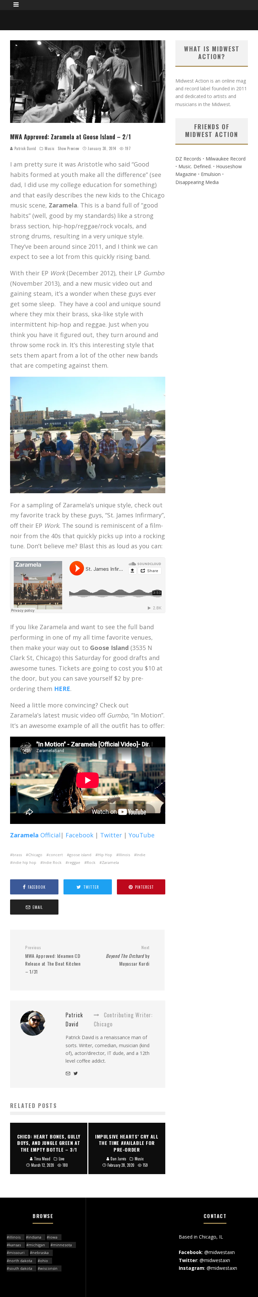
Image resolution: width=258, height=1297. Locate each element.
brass (17, 854)
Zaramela (110, 862)
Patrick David (24, 148)
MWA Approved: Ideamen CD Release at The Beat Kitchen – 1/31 (53, 960)
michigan (37, 1244)
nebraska (40, 1252)
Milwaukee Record (226, 158)
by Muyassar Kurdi (127, 956)
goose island (80, 854)
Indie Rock (52, 862)
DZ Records (188, 158)
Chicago (35, 854)
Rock (91, 862)
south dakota (20, 1268)
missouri (17, 1252)
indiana (34, 1237)
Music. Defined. (195, 166)
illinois (14, 1237)
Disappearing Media (197, 182)
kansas (15, 1244)
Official (35, 835)
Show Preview (68, 148)
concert (56, 854)
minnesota (62, 1244)
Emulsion (211, 174)
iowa (53, 1237)
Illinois (124, 854)
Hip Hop (105, 854)
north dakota (20, 1260)
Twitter (111, 835)
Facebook (80, 835)
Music (49, 148)
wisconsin (48, 1268)
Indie (140, 854)
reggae (74, 862)
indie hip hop (24, 862)
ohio (44, 1260)
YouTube (142, 835)
